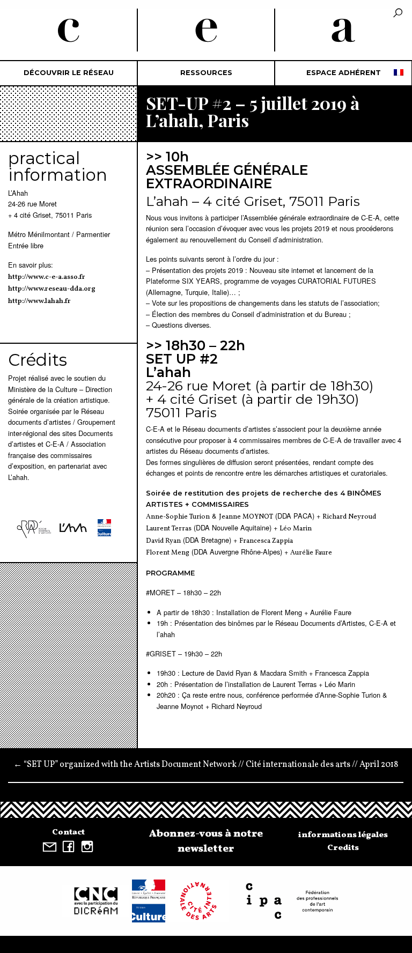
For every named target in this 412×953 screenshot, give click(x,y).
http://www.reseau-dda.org (51, 289)
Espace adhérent (343, 73)
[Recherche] (398, 13)
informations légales (343, 835)
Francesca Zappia (266, 541)
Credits (343, 848)
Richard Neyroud (349, 517)
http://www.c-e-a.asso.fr (46, 277)
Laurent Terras (169, 529)
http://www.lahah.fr (39, 301)
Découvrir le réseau (69, 73)
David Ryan (163, 541)
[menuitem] (68, 73)
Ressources (206, 73)
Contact (68, 832)
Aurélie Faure (311, 553)
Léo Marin (295, 529)
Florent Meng (167, 553)
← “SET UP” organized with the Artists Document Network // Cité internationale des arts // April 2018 (205, 765)
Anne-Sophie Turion (178, 517)
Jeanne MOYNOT (246, 517)
